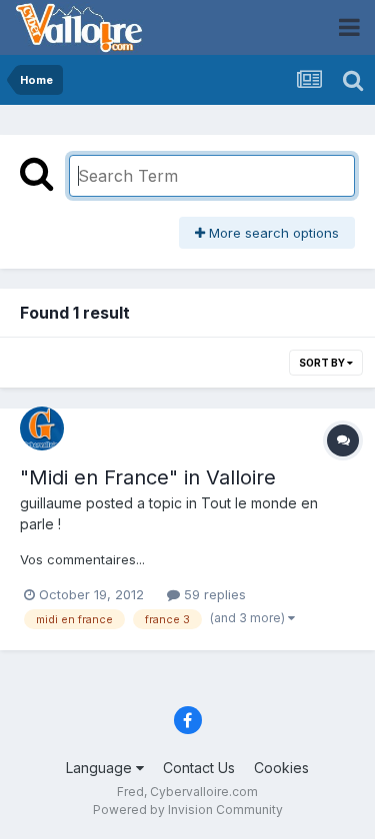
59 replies (213, 594)
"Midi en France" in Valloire (148, 477)
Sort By (323, 363)
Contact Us (199, 767)
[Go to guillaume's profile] (42, 428)
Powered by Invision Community (188, 809)
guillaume (51, 502)
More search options (272, 233)
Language (101, 767)
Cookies (281, 767)
